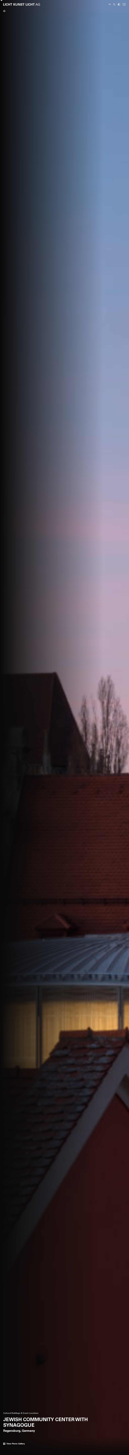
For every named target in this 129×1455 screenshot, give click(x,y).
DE (110, 4)
